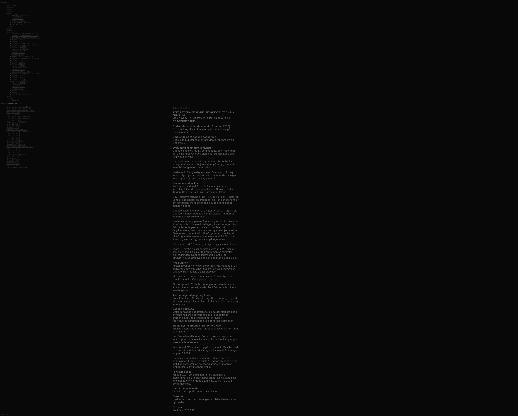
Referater (4, 103)
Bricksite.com (6, 414)
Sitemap (4, 2)
